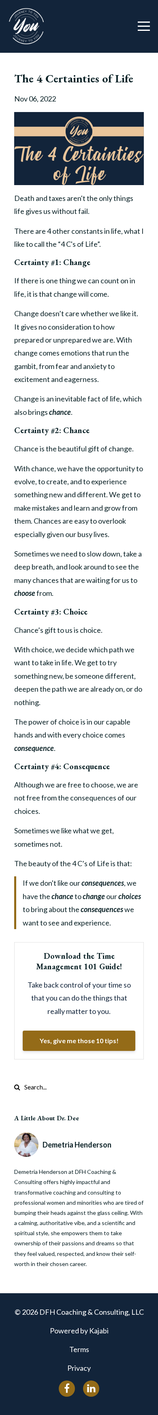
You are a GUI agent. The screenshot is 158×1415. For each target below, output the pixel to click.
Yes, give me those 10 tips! (79, 1040)
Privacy (79, 1367)
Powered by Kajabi (79, 1330)
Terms (79, 1349)
